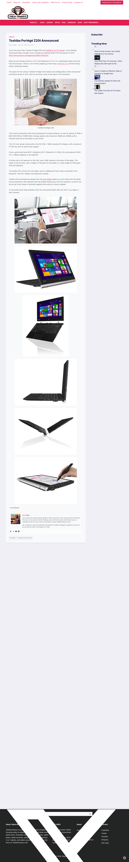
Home (9, 2)
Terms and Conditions (40, 2)
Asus (42, 22)
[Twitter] (13, 532)
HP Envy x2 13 (63, 64)
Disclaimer (26, 2)
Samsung (72, 22)
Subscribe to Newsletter (111, 2)
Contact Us (78, 2)
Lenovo (49, 22)
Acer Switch (47, 179)
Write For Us (55, 2)
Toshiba (12, 538)
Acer (80, 22)
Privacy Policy (67, 2)
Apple (57, 22)
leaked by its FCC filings (55, 50)
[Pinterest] (19, 532)
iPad (64, 22)
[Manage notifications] (124, 857)
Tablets (11, 37)
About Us (16, 2)
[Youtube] (16, 532)
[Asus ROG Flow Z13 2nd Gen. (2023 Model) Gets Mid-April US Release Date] (108, 57)
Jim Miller (13, 45)
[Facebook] (11, 532)
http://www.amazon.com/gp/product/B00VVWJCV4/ (28, 55)
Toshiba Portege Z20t (25, 538)
